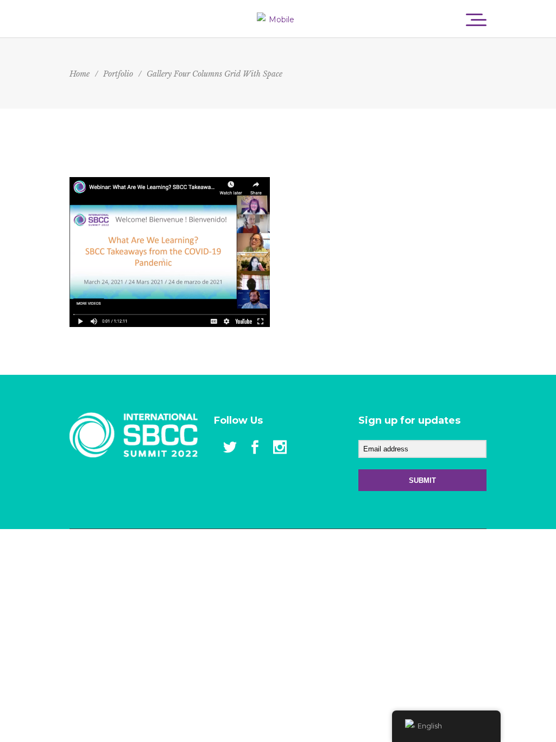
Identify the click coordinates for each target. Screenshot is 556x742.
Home (80, 74)
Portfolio (118, 74)
